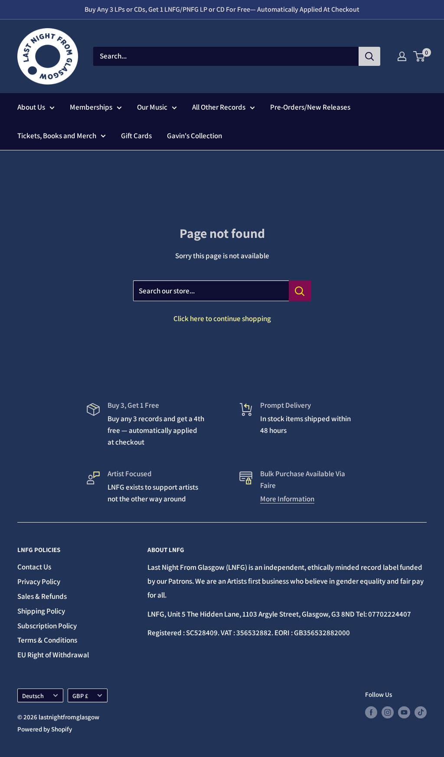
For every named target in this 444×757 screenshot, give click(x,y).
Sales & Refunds (42, 596)
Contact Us (34, 567)
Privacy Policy (38, 581)
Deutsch (33, 696)
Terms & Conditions (47, 640)
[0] (419, 56)
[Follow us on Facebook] (371, 712)
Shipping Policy (41, 611)
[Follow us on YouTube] (404, 712)
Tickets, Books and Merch (56, 135)
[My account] (402, 56)
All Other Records (218, 107)
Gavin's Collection (194, 135)
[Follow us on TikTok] (421, 712)
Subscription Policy (47, 625)
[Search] (369, 56)
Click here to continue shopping (222, 318)
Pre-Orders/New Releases (310, 107)
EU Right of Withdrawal (53, 655)
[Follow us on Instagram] (388, 712)
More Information (287, 499)
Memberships (91, 107)
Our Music (152, 107)
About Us (31, 107)
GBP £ (80, 696)
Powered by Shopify (44, 729)
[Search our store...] (300, 290)
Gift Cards (136, 135)
